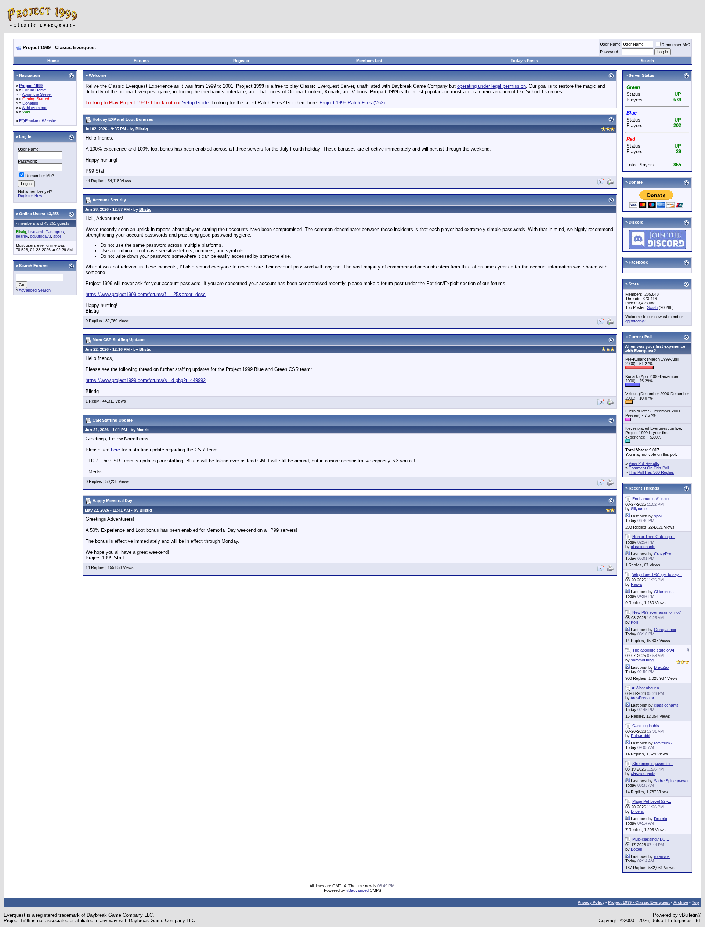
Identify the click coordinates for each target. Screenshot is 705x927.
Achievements (34, 107)
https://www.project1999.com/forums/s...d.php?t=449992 (146, 380)
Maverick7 (663, 743)
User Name (610, 44)
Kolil (634, 622)
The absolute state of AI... (654, 650)
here (115, 449)
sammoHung (642, 660)
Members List (369, 60)
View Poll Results (644, 463)
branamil (35, 232)
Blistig (141, 129)
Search (647, 60)
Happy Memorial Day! (113, 500)
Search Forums (33, 265)
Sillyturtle (639, 508)
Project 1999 (31, 85)
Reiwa (636, 584)
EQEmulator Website (37, 121)
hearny (22, 236)
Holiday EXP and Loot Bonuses (123, 119)
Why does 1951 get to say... (657, 574)
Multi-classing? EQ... (650, 839)
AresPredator (642, 698)
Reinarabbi (640, 735)
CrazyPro (662, 554)
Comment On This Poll (649, 468)
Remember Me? (676, 45)
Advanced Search (35, 290)
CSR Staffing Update (113, 420)
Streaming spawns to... (652, 763)
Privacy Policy (591, 902)
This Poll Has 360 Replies (651, 472)
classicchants (643, 546)
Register (241, 60)
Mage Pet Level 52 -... (651, 801)
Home (53, 60)
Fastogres (55, 232)
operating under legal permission (491, 86)
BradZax (661, 667)
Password (609, 52)
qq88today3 (40, 236)
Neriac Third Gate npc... (653, 536)
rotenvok (662, 856)
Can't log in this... (647, 726)
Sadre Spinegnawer (671, 781)
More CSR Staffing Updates (119, 340)
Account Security (109, 200)
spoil (57, 236)
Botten (636, 849)
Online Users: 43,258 (39, 214)
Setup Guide (195, 102)
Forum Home (34, 90)
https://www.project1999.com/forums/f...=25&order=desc (146, 294)
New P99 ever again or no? (656, 612)
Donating (30, 103)
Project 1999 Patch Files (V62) (352, 102)
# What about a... (647, 688)
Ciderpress (664, 591)
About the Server (37, 94)
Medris (143, 430)
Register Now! (30, 196)
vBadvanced (357, 890)
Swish (652, 307)
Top (695, 902)
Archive (680, 902)
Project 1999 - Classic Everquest (639, 902)
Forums (141, 60)
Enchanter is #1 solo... (652, 499)
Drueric (637, 811)
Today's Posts (524, 60)
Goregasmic (665, 629)
